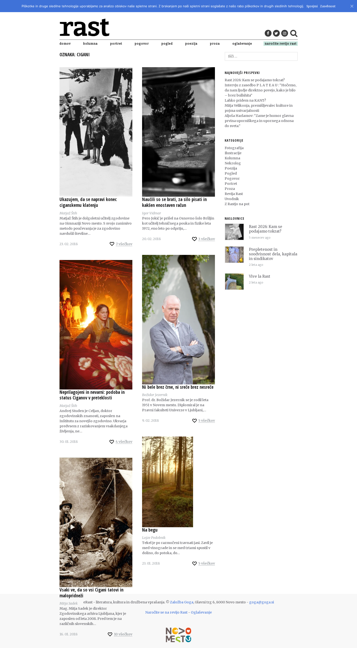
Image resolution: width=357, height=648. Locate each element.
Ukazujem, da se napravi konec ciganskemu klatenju (88, 202)
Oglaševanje (242, 43)
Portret (116, 43)
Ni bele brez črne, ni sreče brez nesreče (177, 387)
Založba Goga (181, 602)
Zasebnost (327, 6)
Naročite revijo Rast (281, 43)
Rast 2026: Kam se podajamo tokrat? (255, 80)
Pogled (167, 43)
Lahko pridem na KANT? (245, 100)
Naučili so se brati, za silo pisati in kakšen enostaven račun (174, 202)
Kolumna (90, 43)
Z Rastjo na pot (237, 204)
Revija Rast (234, 194)
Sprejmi (312, 6)
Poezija (191, 43)
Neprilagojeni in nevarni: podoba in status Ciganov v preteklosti (92, 395)
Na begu (150, 530)
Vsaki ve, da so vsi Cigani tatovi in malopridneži (91, 593)
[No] (351, 5)
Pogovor (142, 43)
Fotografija (234, 148)
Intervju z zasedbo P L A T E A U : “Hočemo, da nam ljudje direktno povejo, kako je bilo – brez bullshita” (260, 90)
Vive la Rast (259, 276)
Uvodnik (232, 199)
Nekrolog (233, 163)
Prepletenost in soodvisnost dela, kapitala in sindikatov (273, 254)
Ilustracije (233, 153)
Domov (65, 43)
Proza (215, 43)
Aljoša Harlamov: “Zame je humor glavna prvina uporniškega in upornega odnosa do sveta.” (259, 120)
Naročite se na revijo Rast (166, 612)
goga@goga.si (261, 602)
